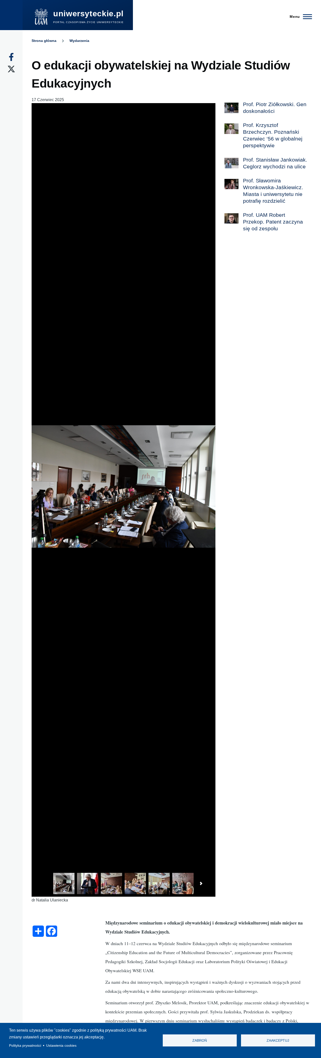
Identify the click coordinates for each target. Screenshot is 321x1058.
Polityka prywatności (25, 1045)
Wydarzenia (79, 41)
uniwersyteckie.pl (88, 13)
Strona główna (44, 41)
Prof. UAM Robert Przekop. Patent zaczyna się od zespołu (273, 221)
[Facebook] (11, 57)
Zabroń (199, 1040)
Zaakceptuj (278, 1040)
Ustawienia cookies (61, 1045)
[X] (11, 69)
